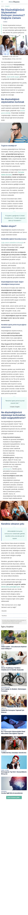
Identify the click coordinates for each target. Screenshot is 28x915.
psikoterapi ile (7, 469)
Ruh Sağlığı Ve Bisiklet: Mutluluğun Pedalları (13, 690)
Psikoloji (3, 708)
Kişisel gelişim (5, 770)
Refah (2, 6)
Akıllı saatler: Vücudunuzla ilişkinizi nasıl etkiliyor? (14, 647)
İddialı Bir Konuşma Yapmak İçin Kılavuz (12, 711)
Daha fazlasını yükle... (14, 797)
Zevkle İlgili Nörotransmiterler (12, 793)
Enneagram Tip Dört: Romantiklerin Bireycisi (14, 773)
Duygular (7, 6)
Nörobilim (3, 791)
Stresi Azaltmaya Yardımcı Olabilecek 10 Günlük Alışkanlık (12, 669)
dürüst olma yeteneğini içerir (10, 587)
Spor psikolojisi (5, 687)
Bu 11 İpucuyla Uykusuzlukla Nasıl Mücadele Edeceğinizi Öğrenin (13, 732)
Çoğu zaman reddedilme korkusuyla (12, 242)
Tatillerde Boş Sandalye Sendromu (13, 753)
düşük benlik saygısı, (12, 77)
